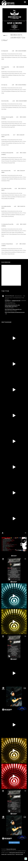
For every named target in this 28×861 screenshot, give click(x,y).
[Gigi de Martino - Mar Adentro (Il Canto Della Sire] (14, 492)
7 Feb (24, 295)
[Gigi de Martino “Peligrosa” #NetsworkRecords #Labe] (14, 673)
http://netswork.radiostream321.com (13, 309)
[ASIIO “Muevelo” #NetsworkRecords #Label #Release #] (14, 441)
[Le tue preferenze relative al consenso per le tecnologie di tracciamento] (25, 858)
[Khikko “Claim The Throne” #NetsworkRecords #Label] (14, 518)
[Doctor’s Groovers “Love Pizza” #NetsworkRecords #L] (14, 467)
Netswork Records (9, 295)
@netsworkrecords (18, 295)
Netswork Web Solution (11, 849)
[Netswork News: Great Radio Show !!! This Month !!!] (14, 544)
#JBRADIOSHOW (16, 300)
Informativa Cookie (19, 854)
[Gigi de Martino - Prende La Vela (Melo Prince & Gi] (14, 363)
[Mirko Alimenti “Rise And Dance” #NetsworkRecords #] (14, 595)
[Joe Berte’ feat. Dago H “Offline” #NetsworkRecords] (14, 338)
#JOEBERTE (8, 300)
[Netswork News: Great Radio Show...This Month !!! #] (14, 698)
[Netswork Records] (7, 5)
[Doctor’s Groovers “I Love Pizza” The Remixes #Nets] (14, 415)
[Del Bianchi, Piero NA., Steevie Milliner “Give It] (14, 724)
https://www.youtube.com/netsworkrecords (15, 312)
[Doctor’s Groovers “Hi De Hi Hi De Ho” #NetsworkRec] (14, 750)
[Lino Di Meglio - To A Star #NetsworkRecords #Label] (14, 389)
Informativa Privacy (11, 854)
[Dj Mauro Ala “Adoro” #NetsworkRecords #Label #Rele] (14, 776)
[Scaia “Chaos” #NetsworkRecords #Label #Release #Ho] (14, 621)
